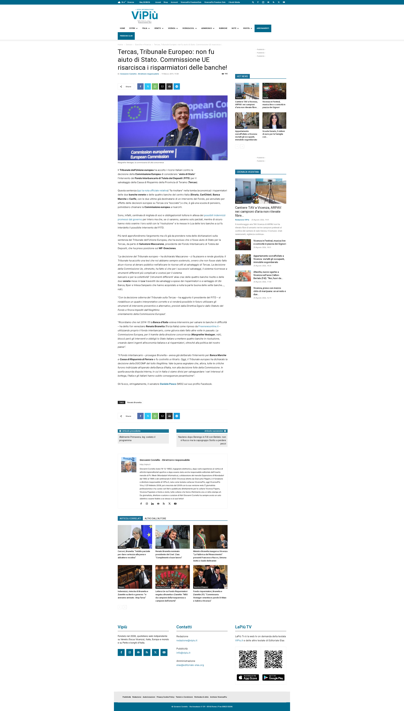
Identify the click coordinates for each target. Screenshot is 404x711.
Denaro (129, 45)
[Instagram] (263, 2)
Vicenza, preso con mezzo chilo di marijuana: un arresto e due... (269, 291)
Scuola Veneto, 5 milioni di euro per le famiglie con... (273, 134)
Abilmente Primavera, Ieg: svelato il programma (137, 439)
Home (122, 28)
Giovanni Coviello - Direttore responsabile (139, 74)
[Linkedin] (153, 504)
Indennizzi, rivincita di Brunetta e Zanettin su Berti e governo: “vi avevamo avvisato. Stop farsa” (133, 594)
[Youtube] (284, 2)
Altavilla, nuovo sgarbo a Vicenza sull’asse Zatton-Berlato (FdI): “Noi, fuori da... (268, 275)
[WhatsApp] (155, 86)
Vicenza (171, 28)
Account (174, 2)
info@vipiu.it (183, 652)
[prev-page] (120, 607)
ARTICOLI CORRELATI (130, 518)
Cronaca (239, 127)
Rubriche (223, 28)
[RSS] (273, 2)
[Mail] (268, 2)
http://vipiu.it (145, 464)
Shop (165, 2)
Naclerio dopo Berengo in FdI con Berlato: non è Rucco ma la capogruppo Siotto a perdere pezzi (202, 440)
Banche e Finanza (143, 45)
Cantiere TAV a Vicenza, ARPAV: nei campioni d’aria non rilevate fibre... (246, 104)
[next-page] (125, 607)
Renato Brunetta (134, 402)
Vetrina (197, 547)
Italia (144, 28)
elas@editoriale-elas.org (190, 665)
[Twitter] (278, 2)
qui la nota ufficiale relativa (153, 190)
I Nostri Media (234, 2)
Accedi (158, 2)
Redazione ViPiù (242, 220)
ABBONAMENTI (263, 28)
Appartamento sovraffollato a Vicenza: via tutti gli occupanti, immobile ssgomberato (269, 259)
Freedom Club (126, 36)
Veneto (157, 28)
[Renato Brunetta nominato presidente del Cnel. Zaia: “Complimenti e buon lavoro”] (172, 537)
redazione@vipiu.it (186, 640)
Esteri (132, 28)
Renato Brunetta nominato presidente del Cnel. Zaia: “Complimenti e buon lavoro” (168, 554)
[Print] (169, 86)
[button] (253, 2)
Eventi (265, 98)
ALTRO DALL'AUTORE (155, 518)
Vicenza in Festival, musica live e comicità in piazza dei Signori (273, 104)
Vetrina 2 (159, 547)
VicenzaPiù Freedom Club (215, 2)
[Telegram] (177, 86)
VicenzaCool (188, 28)
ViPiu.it (239, 640)
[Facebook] (257, 2)
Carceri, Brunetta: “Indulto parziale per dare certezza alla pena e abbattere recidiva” (134, 554)
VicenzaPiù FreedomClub (191, 2)
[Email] (162, 86)
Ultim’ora (122, 547)
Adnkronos (206, 28)
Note (234, 28)
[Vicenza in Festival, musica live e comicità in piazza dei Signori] (274, 91)
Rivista (246, 28)
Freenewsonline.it (208, 326)
